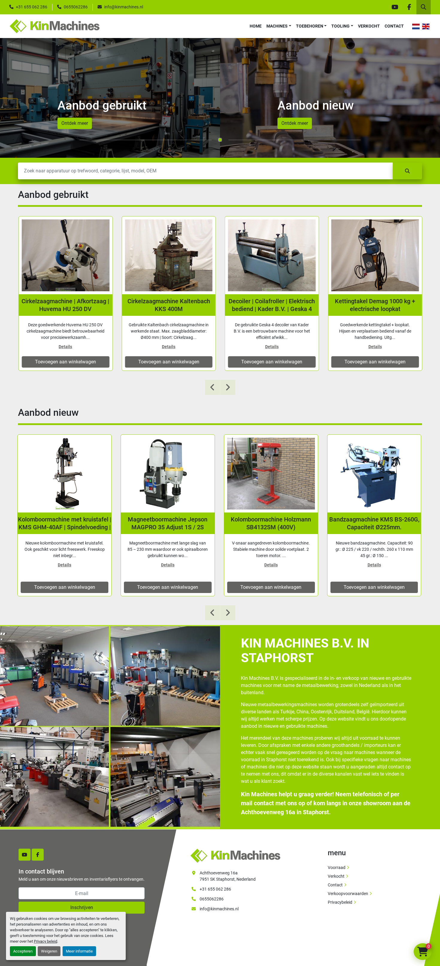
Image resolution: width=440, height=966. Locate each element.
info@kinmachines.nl (123, 6)
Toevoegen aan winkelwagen (64, 362)
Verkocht (369, 26)
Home (256, 26)
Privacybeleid (340, 902)
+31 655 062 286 (31, 6)
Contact (394, 26)
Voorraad (336, 867)
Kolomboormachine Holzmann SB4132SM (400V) (271, 523)
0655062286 (76, 6)
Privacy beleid (45, 941)
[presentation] (212, 387)
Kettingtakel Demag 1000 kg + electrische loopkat (374, 305)
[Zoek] (407, 171)
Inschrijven (81, 907)
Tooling (340, 26)
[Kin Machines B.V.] (235, 855)
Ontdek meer (74, 123)
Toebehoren (309, 26)
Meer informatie (79, 951)
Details (64, 346)
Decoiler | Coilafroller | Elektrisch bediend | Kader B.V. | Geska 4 (271, 305)
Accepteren (23, 951)
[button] (278, 26)
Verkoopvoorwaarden (348, 893)
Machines (277, 26)
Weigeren (49, 951)
